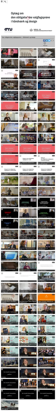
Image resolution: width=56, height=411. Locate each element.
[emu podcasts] (44, 43)
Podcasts (45, 45)
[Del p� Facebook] (44, 41)
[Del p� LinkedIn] (47, 41)
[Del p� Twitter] (49, 41)
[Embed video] (52, 40)
